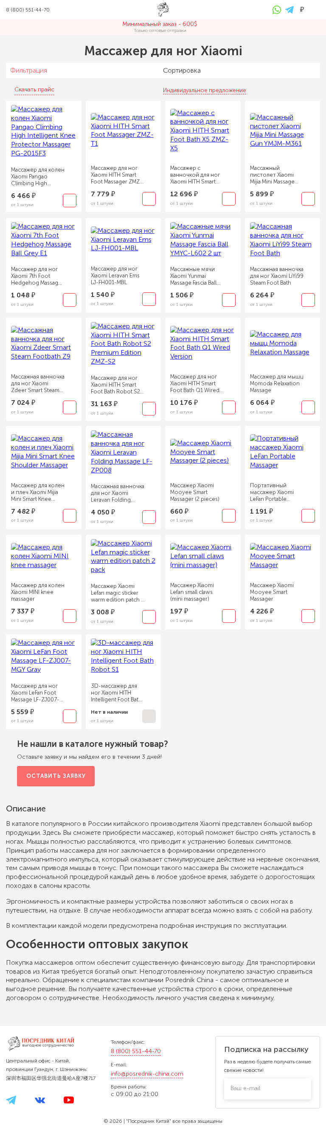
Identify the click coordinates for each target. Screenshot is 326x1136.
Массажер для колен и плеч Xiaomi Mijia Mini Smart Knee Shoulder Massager (38, 492)
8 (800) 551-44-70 (136, 1051)
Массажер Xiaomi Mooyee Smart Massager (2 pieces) (194, 492)
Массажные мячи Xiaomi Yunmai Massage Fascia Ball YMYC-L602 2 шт (193, 276)
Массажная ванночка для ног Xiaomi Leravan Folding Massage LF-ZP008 (117, 493)
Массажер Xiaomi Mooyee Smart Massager (272, 592)
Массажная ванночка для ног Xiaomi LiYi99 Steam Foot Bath (277, 276)
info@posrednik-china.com (147, 1073)
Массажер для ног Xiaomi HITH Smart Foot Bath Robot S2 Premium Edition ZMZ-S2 (115, 385)
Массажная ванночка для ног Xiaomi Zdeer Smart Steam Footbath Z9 (38, 383)
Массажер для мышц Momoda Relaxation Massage (276, 383)
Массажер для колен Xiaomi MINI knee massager (38, 592)
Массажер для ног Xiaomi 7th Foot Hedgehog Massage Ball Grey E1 (36, 276)
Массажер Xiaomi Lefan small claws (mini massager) (192, 592)
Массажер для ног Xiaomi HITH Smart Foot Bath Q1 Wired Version (194, 383)
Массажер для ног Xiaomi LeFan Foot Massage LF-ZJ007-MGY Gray (35, 693)
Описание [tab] (27, 808)
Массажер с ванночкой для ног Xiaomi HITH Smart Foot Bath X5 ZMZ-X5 (196, 175)
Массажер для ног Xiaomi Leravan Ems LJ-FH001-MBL (115, 275)
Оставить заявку (56, 776)
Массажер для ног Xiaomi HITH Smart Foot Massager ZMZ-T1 (116, 175)
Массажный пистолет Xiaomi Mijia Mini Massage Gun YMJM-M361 (272, 175)
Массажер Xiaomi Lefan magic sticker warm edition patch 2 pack (117, 593)
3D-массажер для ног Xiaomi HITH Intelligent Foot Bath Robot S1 (116, 693)
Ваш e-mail (245, 1088)
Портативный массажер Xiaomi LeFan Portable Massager (272, 492)
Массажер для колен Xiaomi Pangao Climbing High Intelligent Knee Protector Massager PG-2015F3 (38, 177)
